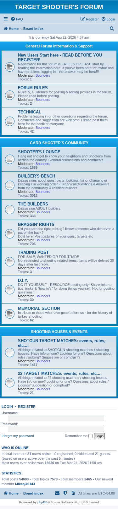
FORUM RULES (33, 87)
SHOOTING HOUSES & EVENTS (59, 332)
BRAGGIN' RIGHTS (36, 224)
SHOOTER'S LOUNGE (39, 152)
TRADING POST (33, 252)
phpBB (42, 502)
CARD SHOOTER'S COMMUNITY (59, 143)
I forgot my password (18, 436)
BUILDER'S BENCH (36, 176)
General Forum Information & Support (59, 46)
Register (27, 406)
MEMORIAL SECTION (39, 308)
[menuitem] (16, 19)
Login (7, 406)
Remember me (76, 436)
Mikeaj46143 (25, 484)
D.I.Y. (23, 280)
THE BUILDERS (33, 204)
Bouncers (43, 75)
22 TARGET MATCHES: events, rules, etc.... (60, 373)
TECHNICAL (29, 112)
